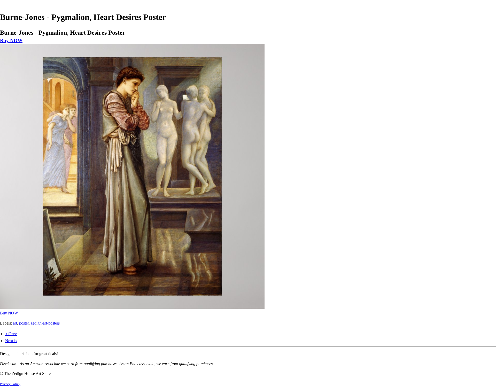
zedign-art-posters (45, 323)
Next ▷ (11, 341)
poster (24, 323)
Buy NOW (11, 40)
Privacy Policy (10, 384)
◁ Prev (11, 334)
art (15, 323)
